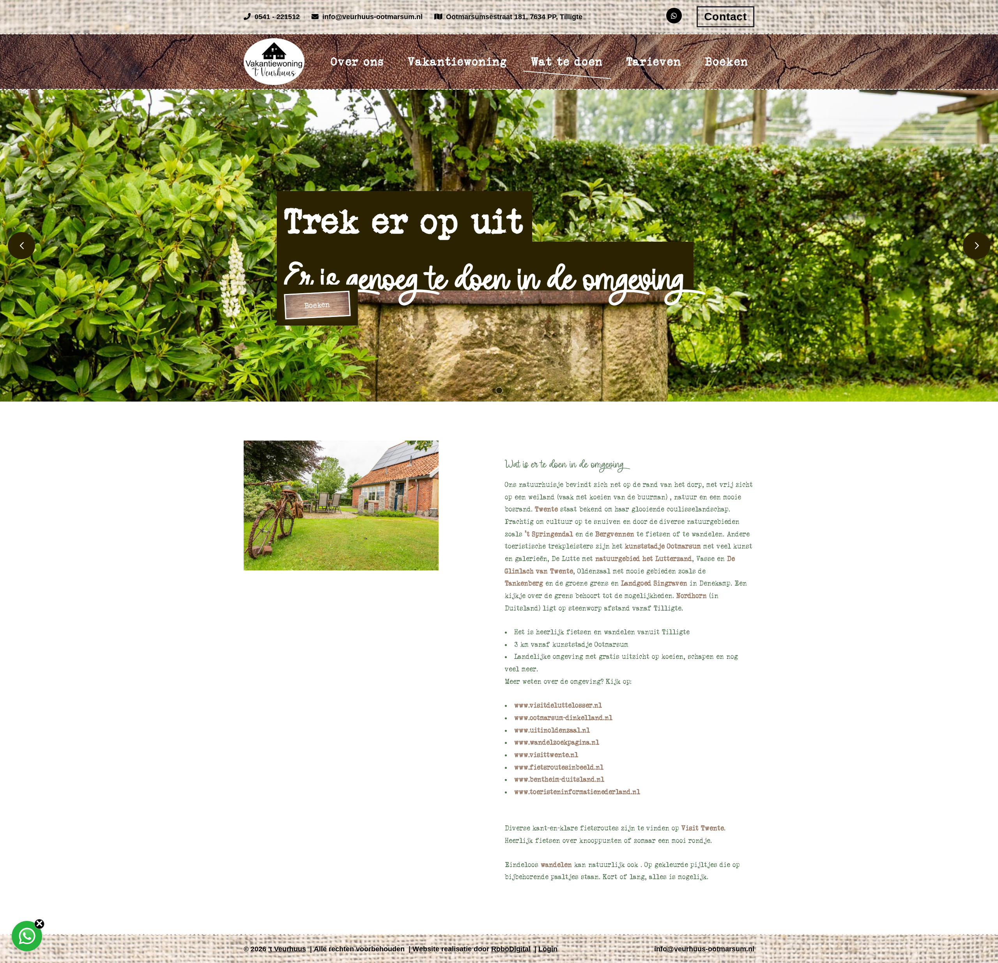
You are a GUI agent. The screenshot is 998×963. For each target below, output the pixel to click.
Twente (547, 509)
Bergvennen (616, 534)
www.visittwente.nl (546, 755)
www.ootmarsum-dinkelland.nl (563, 718)
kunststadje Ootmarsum (663, 546)
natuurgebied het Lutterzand (643, 559)
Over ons (357, 61)
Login (547, 949)
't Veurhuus (287, 949)
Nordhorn (692, 596)
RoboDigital (511, 949)
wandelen (557, 865)
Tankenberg (525, 583)
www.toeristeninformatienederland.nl (577, 792)
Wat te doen (567, 61)
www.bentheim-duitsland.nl (559, 779)
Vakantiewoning (458, 61)
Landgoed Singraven (654, 583)
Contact (725, 17)
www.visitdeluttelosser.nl (558, 705)
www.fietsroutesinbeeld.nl (558, 767)
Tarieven (653, 61)
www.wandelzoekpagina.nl (556, 742)
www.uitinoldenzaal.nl (552, 730)
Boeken (726, 61)
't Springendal (549, 534)
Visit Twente (702, 828)
